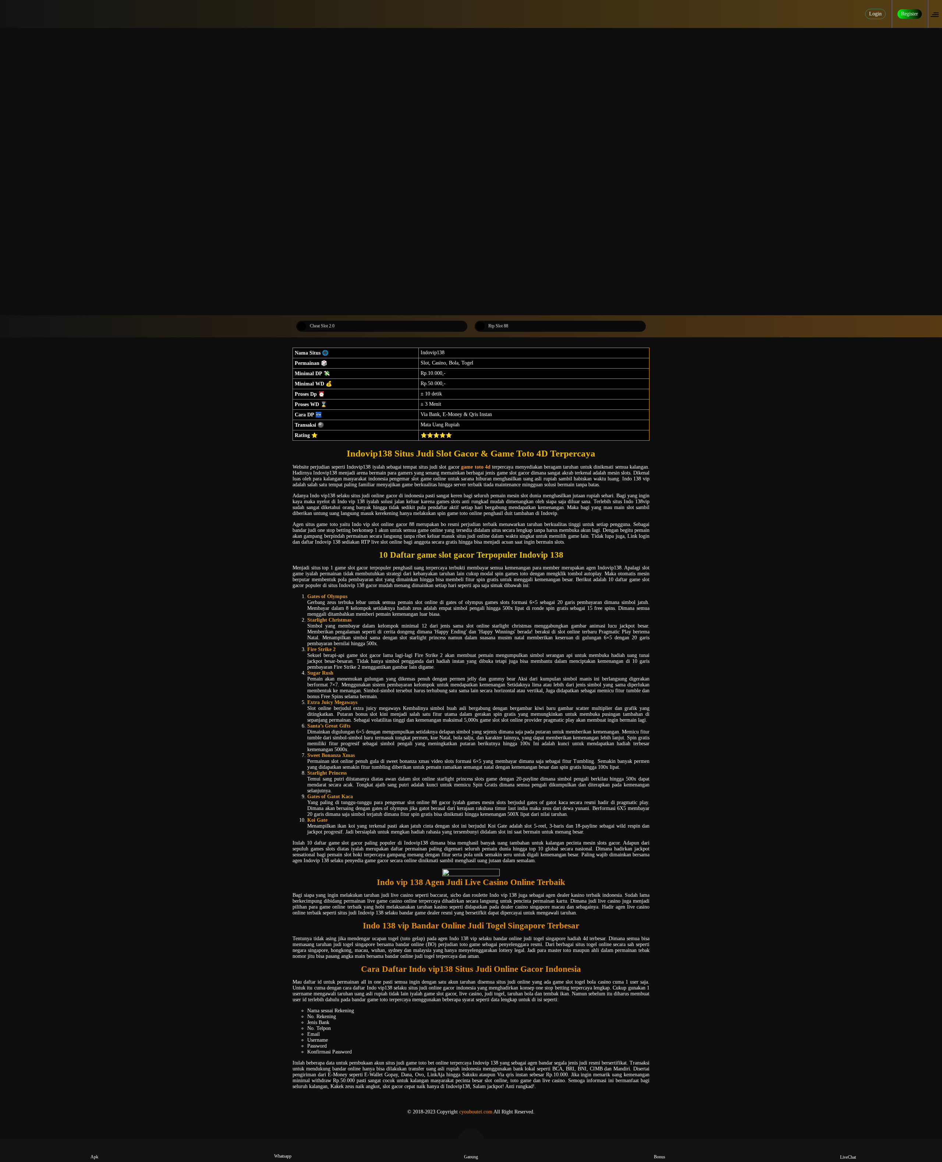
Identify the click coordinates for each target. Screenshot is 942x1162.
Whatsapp (282, 1156)
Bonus (659, 1156)
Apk (94, 1156)
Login (875, 14)
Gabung (471, 1156)
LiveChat (848, 1157)
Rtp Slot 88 (498, 325)
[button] (937, 14)
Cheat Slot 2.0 (322, 325)
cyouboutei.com (475, 1112)
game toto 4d (476, 467)
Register (909, 14)
